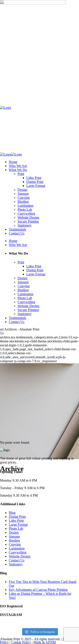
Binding (14, 540)
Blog (12, 512)
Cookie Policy (21, 642)
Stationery (16, 564)
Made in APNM (44, 642)
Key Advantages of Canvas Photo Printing (38, 589)
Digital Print (17, 516)
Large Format (18, 524)
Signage (14, 536)
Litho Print (16, 520)
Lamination (17, 548)
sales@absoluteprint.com (23, 90)
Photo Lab (16, 528)
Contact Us (16, 560)
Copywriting (17, 552)
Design (14, 532)
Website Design (20, 556)
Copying (15, 544)
